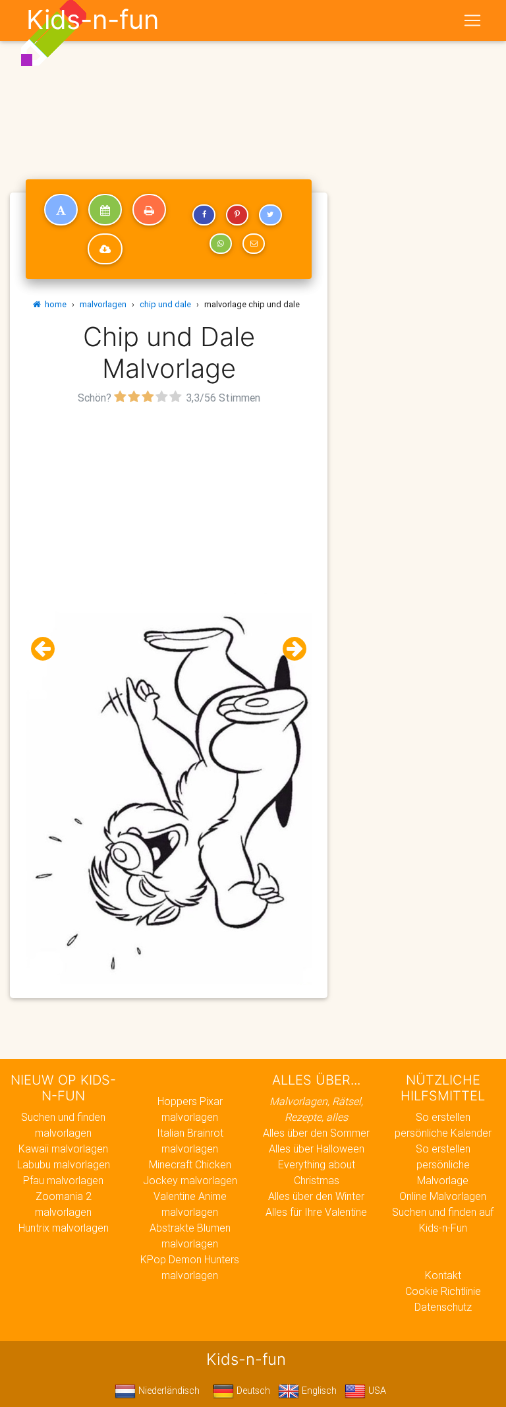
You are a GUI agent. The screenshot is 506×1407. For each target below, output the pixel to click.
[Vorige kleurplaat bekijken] (48, 649)
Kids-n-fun (92, 20)
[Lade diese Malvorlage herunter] (105, 249)
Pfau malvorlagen (63, 1180)
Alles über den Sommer (316, 1132)
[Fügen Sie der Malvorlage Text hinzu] (61, 209)
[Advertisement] (168, 500)
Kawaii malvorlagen (63, 1148)
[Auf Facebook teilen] (203, 214)
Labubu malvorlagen (63, 1164)
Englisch (318, 1390)
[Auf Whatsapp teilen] (221, 243)
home (54, 304)
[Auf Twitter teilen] (270, 214)
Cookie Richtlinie (443, 1291)
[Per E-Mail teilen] (253, 243)
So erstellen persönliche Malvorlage (443, 1164)
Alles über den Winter (316, 1196)
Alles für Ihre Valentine (316, 1211)
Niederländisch (168, 1390)
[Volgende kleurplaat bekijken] (289, 649)
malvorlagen (103, 304)
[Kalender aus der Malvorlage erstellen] (105, 209)
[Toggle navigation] (472, 20)
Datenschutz (443, 1306)
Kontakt (443, 1275)
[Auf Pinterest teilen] (237, 214)
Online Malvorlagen (442, 1196)
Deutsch (252, 1390)
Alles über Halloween (316, 1148)
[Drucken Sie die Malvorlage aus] (149, 209)
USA (376, 1390)
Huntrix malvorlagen (63, 1227)
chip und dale (165, 304)
